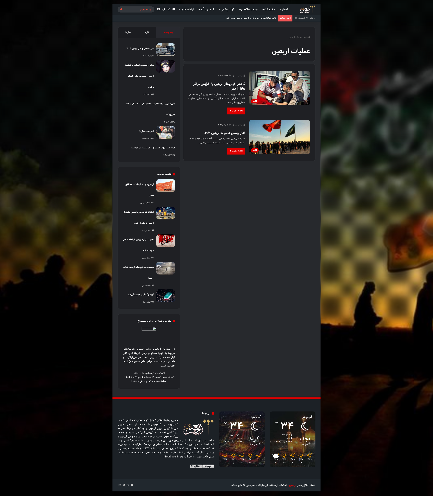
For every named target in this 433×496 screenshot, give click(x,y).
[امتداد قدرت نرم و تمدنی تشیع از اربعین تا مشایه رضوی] (165, 213)
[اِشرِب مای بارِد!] (165, 132)
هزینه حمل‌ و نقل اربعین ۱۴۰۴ (140, 48)
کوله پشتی (227, 9)
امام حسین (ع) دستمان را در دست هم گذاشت (153, 147)
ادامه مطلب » (236, 111)
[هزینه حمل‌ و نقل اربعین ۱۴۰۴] (165, 49)
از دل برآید (207, 9)
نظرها (128, 32)
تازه (147, 32)
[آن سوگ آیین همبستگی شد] (165, 295)
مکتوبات (269, 9)
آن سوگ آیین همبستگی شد (141, 294)
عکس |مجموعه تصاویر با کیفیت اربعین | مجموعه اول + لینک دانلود (139, 76)
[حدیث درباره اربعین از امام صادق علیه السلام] (165, 240)
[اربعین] (307, 9)
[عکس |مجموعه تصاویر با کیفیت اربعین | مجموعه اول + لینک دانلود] (165, 66)
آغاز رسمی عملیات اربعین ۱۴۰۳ (224, 133)
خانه (306, 37)
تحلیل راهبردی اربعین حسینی (263, 18)
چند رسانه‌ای (249, 9)
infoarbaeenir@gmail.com (178, 457)
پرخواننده (168, 32)
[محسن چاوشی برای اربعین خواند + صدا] (165, 268)
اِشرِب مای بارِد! (146, 131)
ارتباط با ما (187, 9)
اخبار (285, 9)
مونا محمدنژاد (237, 75)
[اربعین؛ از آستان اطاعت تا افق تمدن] (165, 185)
